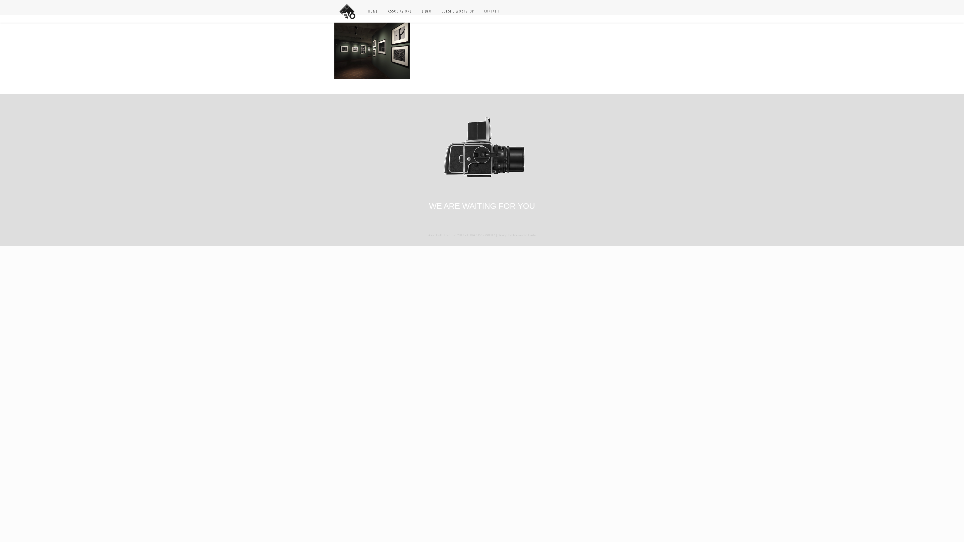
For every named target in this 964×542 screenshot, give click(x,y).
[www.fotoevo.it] (347, 11)
